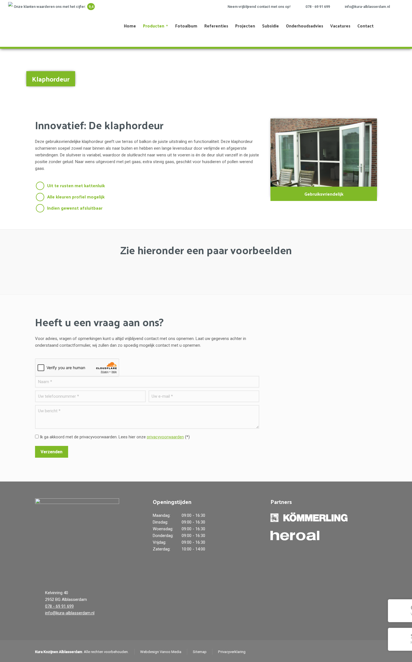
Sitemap (200, 652)
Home (371, 76)
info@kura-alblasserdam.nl (367, 6)
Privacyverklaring (232, 652)
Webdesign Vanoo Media (160, 652)
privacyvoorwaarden (165, 436)
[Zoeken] (394, 26)
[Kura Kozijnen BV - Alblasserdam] (32, 26)
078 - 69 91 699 (317, 6)
